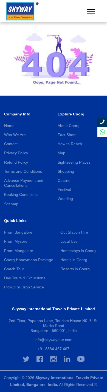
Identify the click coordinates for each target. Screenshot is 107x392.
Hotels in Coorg (73, 260)
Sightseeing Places (74, 162)
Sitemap (11, 204)
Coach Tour (14, 269)
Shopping (66, 171)
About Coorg (69, 125)
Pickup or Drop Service (24, 287)
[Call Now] (102, 122)
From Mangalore (18, 250)
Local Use (69, 241)
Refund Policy (16, 162)
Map (61, 153)
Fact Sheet (67, 135)
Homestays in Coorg (78, 250)
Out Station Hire (74, 232)
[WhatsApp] (102, 132)
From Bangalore (18, 232)
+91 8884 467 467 (53, 349)
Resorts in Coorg (75, 269)
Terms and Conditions (23, 171)
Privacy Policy (16, 153)
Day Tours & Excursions (24, 278)
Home (9, 125)
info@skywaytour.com (53, 339)
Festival (64, 189)
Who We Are (15, 135)
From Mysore (15, 241)
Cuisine (64, 180)
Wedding (65, 198)
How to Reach (70, 144)
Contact (11, 144)
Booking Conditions (21, 194)
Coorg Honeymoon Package (28, 260)
